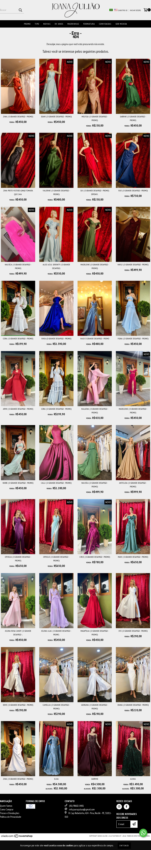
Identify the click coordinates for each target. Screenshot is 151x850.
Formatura (89, 23)
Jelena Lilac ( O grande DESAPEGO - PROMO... (56, 632)
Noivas (46, 23)
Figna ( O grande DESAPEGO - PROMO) (133, 338)
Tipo (37, 23)
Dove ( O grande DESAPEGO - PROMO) (18, 704)
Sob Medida (121, 23)
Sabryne (94, 778)
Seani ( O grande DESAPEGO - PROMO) (56, 116)
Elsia (56, 778)
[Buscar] (20, 10)
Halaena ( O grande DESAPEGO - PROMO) (94, 410)
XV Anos (59, 23)
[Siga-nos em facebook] (126, 806)
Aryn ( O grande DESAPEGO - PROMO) (18, 408)
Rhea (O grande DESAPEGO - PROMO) (56, 338)
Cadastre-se (122, 10)
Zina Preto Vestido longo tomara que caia (18, 192)
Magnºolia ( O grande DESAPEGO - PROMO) (94, 632)
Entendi (124, 845)
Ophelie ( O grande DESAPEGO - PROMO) (56, 558)
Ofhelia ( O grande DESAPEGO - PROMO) (18, 558)
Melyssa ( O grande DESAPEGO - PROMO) (95, 118)
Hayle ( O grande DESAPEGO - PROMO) (132, 264)
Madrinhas (73, 23)
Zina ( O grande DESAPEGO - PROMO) (18, 116)
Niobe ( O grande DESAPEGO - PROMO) (18, 482)
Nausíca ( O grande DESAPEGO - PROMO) (18, 266)
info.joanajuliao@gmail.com (82, 809)
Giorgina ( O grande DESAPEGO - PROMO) (94, 706)
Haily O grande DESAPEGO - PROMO (94, 338)
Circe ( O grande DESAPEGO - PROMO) (95, 556)
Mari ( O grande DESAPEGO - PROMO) (133, 556)
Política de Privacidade (10, 816)
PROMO (27, 23)
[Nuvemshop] (17, 837)
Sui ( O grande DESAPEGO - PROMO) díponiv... (94, 192)
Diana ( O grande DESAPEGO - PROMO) (133, 704)
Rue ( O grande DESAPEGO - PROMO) (133, 190)
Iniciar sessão (135, 10)
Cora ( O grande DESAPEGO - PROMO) (18, 338)
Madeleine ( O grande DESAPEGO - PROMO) (94, 266)
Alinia (133, 778)
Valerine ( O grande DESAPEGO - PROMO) (56, 192)
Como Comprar (6, 809)
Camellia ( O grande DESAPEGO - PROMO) (56, 706)
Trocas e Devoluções (9, 813)
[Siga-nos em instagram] (119, 806)
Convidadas (105, 23)
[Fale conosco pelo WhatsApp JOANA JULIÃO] (143, 833)
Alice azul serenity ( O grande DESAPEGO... (56, 266)
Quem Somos (6, 805)
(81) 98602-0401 (76, 805)
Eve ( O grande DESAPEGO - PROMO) (133, 630)
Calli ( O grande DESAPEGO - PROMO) (56, 482)
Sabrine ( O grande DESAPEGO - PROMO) (133, 118)
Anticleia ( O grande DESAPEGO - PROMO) (133, 484)
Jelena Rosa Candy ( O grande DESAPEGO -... (18, 632)
